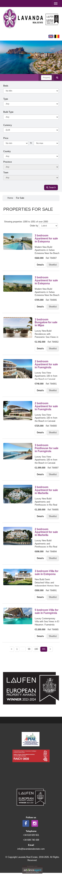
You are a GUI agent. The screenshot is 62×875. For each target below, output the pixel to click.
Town (5, 172)
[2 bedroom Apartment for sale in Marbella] (17, 536)
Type (5, 99)
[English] (51, 36)
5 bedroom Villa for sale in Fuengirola (46, 611)
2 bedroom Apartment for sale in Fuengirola (46, 364)
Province (7, 162)
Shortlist (53, 264)
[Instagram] (34, 823)
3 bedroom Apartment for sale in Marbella (46, 490)
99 (29, 649)
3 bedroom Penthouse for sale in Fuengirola (46, 448)
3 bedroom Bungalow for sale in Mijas (46, 322)
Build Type (8, 112)
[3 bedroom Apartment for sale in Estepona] (17, 241)
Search (52, 187)
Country (7, 151)
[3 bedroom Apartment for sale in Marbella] (17, 494)
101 (43, 649)
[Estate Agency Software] (32, 869)
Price (5, 138)
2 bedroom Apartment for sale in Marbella (46, 532)
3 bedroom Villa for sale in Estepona (46, 572)
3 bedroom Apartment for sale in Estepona (46, 238)
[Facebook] (25, 823)
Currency (7, 125)
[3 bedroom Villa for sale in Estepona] (17, 577)
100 (36, 649)
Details (40, 264)
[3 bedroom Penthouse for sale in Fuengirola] (17, 451)
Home (10, 198)
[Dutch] (57, 36)
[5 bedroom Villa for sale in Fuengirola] (17, 616)
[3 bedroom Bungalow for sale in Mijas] (17, 327)
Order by (34, 225)
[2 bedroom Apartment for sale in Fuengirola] (17, 368)
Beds (5, 85)
